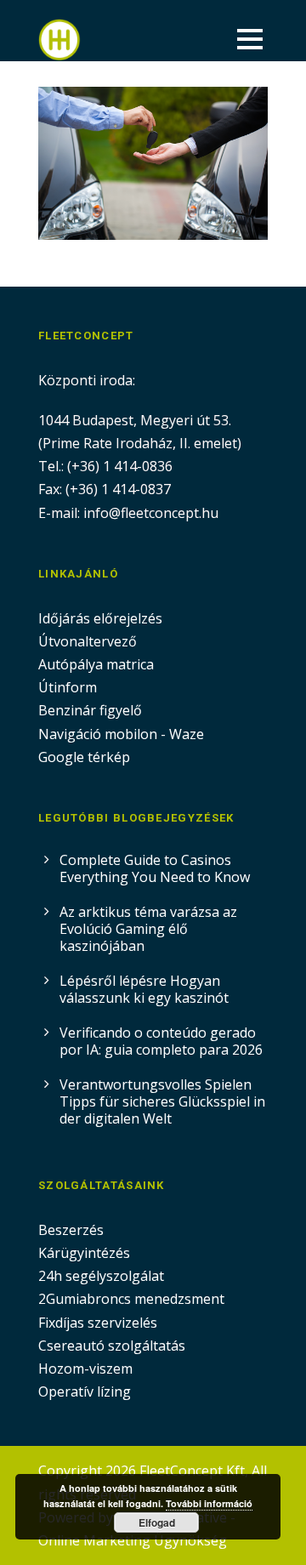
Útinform (67, 687)
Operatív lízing (84, 1391)
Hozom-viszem (85, 1368)
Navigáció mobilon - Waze (121, 734)
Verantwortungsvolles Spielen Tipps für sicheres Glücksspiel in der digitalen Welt (162, 1101)
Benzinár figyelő (90, 710)
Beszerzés (71, 1230)
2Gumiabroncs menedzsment (131, 1298)
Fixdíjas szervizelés (97, 1322)
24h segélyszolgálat (101, 1275)
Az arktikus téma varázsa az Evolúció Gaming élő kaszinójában (148, 928)
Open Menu (249, 38)
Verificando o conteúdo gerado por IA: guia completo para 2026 (161, 1041)
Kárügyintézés (84, 1252)
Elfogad (157, 1522)
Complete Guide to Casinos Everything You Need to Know (155, 868)
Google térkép (84, 757)
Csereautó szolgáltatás (111, 1345)
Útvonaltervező (87, 641)
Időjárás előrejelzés (100, 618)
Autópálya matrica (97, 664)
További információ (209, 1503)
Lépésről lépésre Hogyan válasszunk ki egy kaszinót (144, 989)
